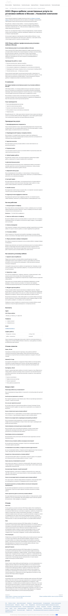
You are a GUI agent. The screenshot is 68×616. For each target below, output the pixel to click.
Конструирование (46, 603)
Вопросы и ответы (12, 603)
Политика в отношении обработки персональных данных (47, 604)
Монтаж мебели (8, 5)
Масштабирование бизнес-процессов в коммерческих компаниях (46, 610)
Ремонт (6, 608)
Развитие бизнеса (16, 5)
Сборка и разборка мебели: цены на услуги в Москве (51, 595)
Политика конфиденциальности (29, 606)
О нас (27, 604)
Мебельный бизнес (9, 611)
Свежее (11, 608)
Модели (22, 604)
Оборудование (32, 604)
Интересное (29, 603)
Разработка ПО (29, 610)
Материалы (17, 604)
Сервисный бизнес (35, 5)
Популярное (43, 606)
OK (56, 614)
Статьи (15, 608)
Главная (6, 8)
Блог (6, 603)
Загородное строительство (45, 5)
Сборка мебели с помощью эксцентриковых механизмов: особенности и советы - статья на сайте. (18, 596)
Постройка (49, 606)
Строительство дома (25, 5)
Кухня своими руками (9, 604)
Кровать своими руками (56, 603)
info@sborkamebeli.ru (10, 328)
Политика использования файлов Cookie (13, 606)
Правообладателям (56, 606)
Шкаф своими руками (22, 608)
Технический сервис (56, 5)
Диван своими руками (21, 603)
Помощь (38, 606)
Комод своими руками (37, 603)
